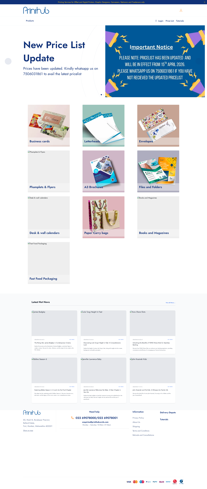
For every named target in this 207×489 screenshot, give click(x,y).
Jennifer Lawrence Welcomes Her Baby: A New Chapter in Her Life (102, 391)
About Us (136, 422)
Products (30, 20)
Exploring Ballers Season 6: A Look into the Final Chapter (52, 390)
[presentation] (8, 61)
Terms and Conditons (141, 430)
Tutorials (180, 20)
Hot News (71, 339)
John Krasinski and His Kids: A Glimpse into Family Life (150, 390)
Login (160, 20)
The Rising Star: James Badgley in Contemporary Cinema (52, 343)
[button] (101, 94)
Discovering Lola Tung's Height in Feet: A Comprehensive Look (102, 344)
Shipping (136, 426)
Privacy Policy (138, 417)
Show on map (28, 430)
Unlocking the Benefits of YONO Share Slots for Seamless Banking (151, 344)
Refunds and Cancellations (143, 435)
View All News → (170, 303)
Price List (170, 20)
